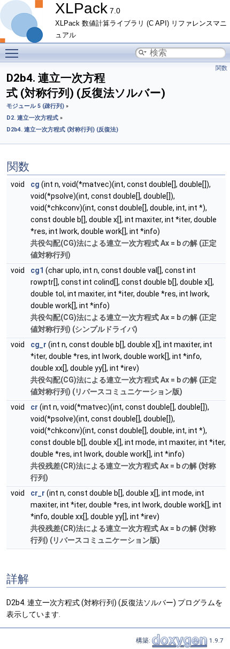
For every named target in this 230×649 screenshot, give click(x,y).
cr (34, 407)
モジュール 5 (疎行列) (35, 106)
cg (35, 184)
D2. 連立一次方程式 (32, 117)
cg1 (37, 270)
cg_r (38, 344)
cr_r (37, 493)
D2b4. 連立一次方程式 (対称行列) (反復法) (62, 129)
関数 (221, 68)
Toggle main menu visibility (14, 52)
